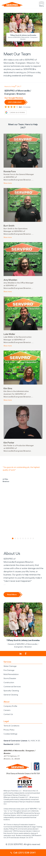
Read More (12, 594)
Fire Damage (9, 670)
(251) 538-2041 (15, 102)
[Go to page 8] (30, 538)
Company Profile (10, 706)
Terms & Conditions (11, 726)
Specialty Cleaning (11, 691)
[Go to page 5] (23, 538)
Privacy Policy (9, 730)
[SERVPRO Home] (12, 4)
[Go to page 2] (15, 538)
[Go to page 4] (20, 538)
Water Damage (10, 666)
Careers (7, 710)
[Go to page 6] (25, 538)
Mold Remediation (11, 674)
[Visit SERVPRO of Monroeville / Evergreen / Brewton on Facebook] (25, 653)
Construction (9, 682)
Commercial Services (12, 686)
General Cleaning (11, 695)
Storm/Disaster (10, 678)
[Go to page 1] (13, 538)
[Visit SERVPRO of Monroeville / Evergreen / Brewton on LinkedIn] (21, 654)
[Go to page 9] (33, 538)
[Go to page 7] (28, 538)
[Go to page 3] (18, 538)
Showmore (8, 183)
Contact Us (8, 714)
